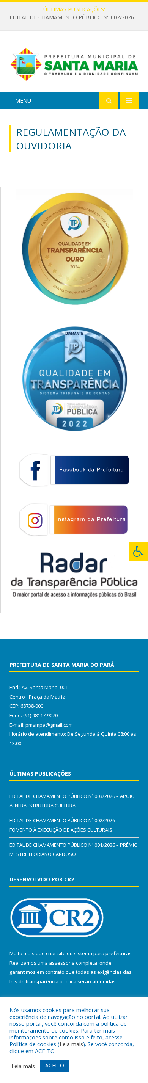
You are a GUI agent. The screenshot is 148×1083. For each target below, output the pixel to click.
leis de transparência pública (42, 981)
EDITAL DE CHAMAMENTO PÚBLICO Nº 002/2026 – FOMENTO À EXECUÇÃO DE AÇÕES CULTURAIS (75, 17)
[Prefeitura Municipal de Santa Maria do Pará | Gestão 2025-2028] (74, 63)
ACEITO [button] (54, 1065)
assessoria (62, 962)
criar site (56, 953)
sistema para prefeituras (103, 953)
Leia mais (71, 1044)
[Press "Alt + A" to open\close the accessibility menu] (138, 551)
